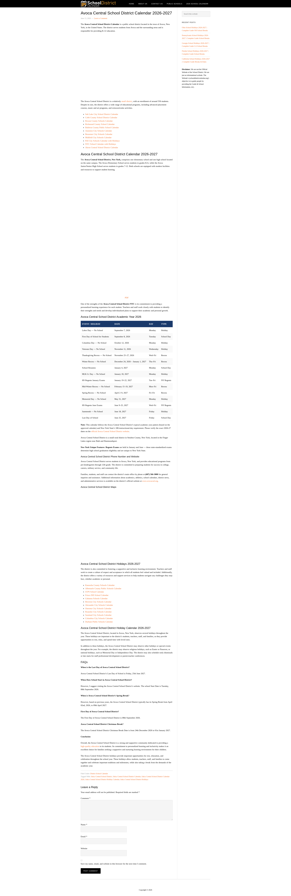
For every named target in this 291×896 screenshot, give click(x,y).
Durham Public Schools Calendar (99, 622)
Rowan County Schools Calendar (99, 121)
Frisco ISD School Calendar (96, 595)
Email (84, 836)
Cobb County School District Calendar (101, 117)
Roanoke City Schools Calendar (98, 612)
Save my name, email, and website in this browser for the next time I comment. (114, 864)
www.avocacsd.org (150, 481)
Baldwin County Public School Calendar (102, 127)
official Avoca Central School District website (110, 431)
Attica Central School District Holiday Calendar (102, 779)
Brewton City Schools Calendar (98, 602)
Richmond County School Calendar (100, 124)
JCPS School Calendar (94, 592)
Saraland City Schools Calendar (98, 615)
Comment (85, 798)
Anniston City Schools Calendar (98, 131)
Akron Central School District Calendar (101, 147)
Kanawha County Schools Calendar (100, 585)
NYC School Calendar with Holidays (100, 144)
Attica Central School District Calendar (127, 776)
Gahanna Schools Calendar (96, 598)
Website (84, 848)
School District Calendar (99, 3)
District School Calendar (99, 774)
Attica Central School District (101, 776)
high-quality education (90, 746)
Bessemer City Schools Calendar (98, 134)
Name (84, 824)
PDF (127, 298)
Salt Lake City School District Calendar (101, 114)
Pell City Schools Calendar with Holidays (102, 141)
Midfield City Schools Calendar (98, 137)
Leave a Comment (100, 18)
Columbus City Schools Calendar (99, 618)
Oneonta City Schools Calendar (98, 608)
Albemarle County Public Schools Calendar (103, 588)
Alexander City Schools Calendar (99, 605)
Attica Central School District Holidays (134, 779)
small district (126, 101)
